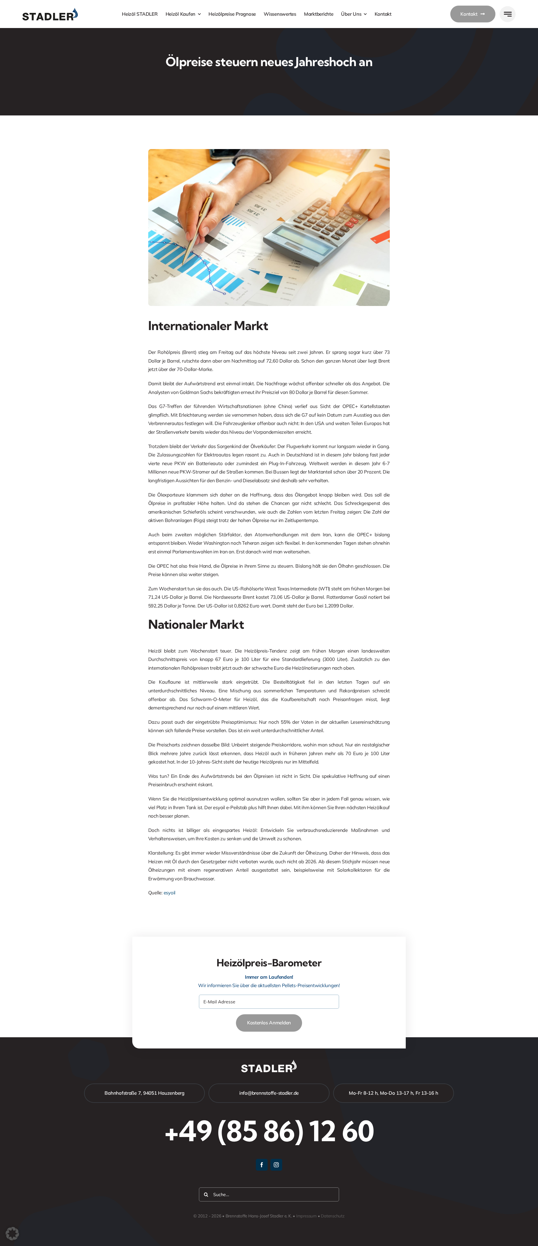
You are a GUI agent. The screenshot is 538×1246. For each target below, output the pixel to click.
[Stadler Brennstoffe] (50, 10)
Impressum (306, 1216)
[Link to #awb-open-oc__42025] (508, 14)
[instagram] (276, 1165)
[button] (12, 1233)
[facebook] (262, 1165)
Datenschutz (333, 1216)
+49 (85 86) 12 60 (269, 1130)
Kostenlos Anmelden (269, 1022)
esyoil (169, 892)
